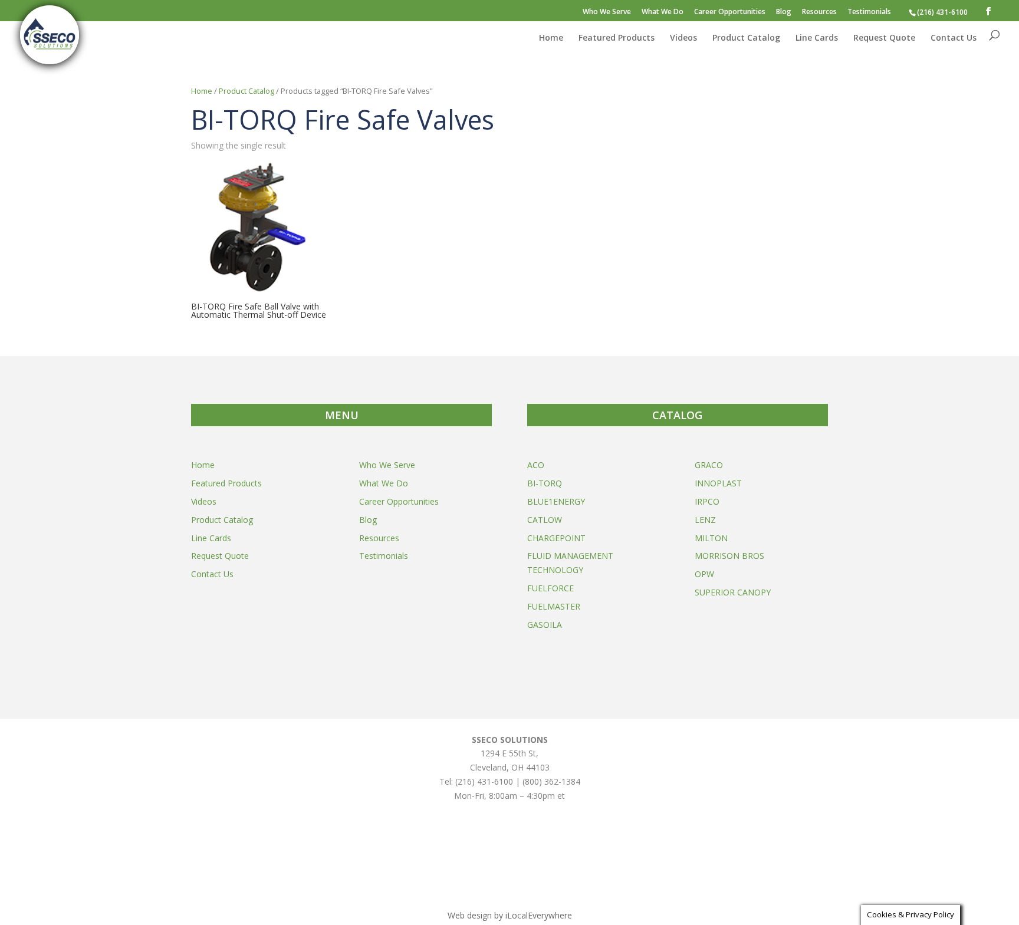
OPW (704, 574)
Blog (783, 12)
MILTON (711, 538)
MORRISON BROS (729, 555)
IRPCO (707, 501)
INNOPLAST (718, 483)
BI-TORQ (544, 483)
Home (551, 38)
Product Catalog (746, 38)
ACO (535, 464)
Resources (819, 12)
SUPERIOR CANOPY (733, 592)
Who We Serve (607, 12)
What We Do (662, 12)
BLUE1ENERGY (556, 501)
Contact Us (954, 38)
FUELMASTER (553, 606)
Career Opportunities (729, 12)
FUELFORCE (550, 588)
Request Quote (884, 38)
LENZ (705, 519)
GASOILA (544, 624)
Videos (683, 38)
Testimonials (869, 12)
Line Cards (817, 38)
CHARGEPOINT (556, 538)
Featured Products (616, 38)
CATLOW (544, 519)
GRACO (709, 464)
